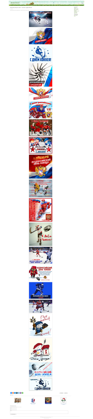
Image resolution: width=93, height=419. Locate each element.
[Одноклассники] (13, 393)
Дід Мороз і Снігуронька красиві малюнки (33, 403)
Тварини (55, 5)
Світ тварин (75, 12)
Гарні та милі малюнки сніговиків (63, 404)
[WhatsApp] (22, 393)
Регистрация (75, 15)
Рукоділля (46, 5)
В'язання (49, 5)
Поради (52, 5)
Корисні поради (76, 8)
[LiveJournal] (17, 393)
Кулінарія (43, 5)
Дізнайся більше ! (15, 3)
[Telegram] (19, 393)
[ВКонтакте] (11, 393)
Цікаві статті (39, 5)
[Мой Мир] (15, 393)
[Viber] (20, 393)
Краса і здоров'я (58, 5)
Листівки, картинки (35, 5)
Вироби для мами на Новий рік (17, 403)
